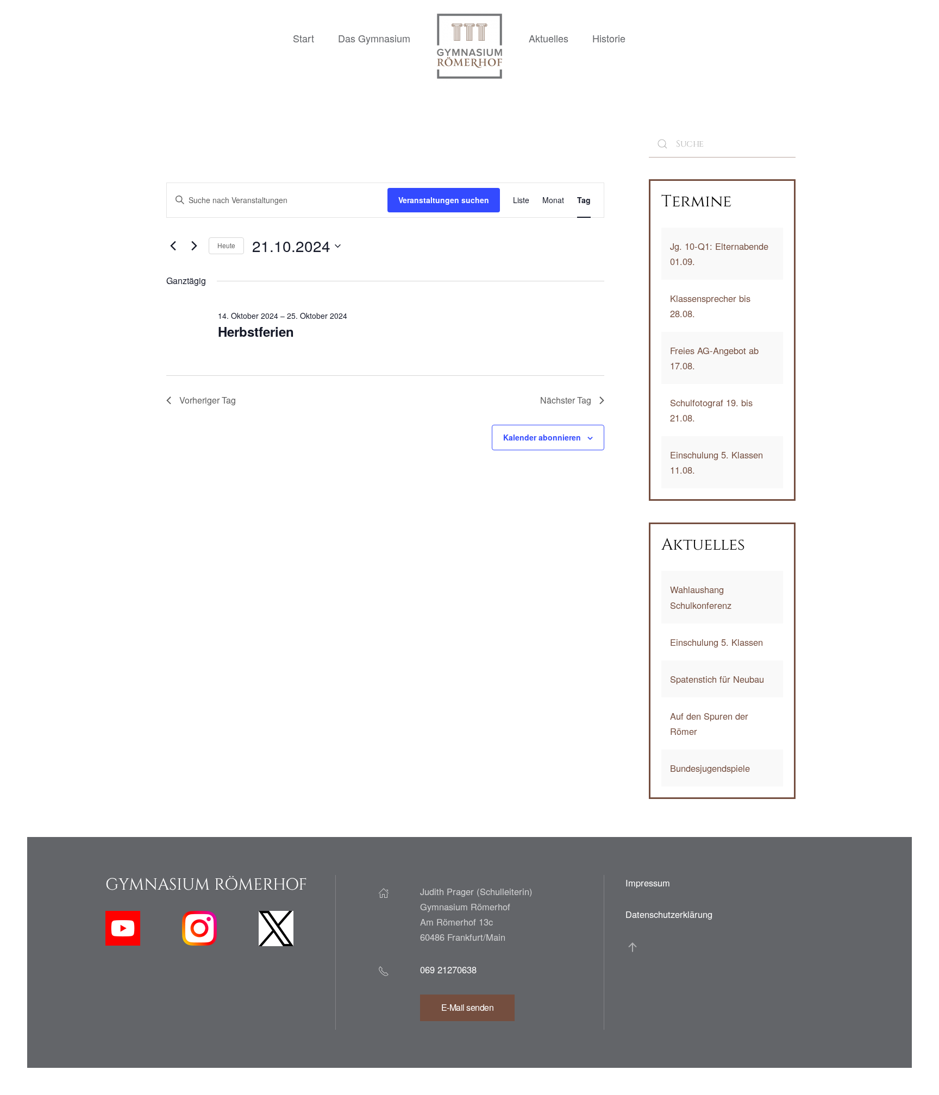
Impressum (647, 882)
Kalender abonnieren (542, 437)
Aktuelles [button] (548, 38)
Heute (226, 245)
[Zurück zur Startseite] (469, 46)
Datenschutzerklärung (668, 914)
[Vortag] (172, 246)
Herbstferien (256, 331)
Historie (608, 38)
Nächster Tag (565, 400)
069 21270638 (448, 969)
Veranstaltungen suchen (443, 199)
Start (303, 38)
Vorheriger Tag (207, 400)
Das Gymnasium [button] (374, 38)
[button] (632, 947)
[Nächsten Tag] (194, 246)
